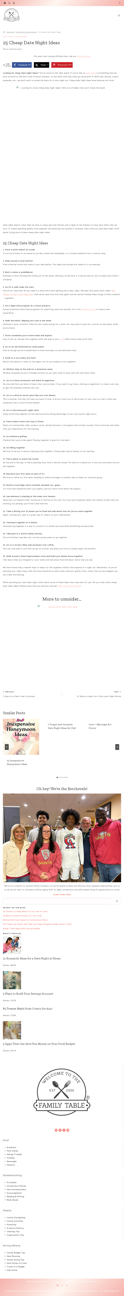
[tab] (57, 777)
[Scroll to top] (118, 1287)
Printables (11, 1182)
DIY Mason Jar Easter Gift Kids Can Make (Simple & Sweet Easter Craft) (37, 924)
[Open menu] (119, 15)
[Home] (4, 32)
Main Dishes (12, 1151)
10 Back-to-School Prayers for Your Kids (22, 916)
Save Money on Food (17, 1263)
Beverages (12, 1161)
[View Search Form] (119, 3)
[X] (9, 3)
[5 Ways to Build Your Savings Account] (62, 980)
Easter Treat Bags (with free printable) (21, 928)
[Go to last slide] (7, 747)
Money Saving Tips (15, 1260)
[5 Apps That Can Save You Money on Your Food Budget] (62, 1030)
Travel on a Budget (16, 1266)
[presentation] (21, 737)
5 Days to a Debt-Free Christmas (19, 694)
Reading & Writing (15, 1196)
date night (91, 73)
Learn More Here (62, 895)
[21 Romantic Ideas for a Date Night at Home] (62, 945)
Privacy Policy (90, 1281)
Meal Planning (13, 1256)
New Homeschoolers (16, 1189)
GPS (62, 339)
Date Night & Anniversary (15, 37)
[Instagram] (14, 3)
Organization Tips (15, 1235)
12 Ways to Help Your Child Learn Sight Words (99, 694)
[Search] (116, 901)
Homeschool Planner (16, 1186)
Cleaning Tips (13, 1231)
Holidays (11, 1158)
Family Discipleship (16, 1217)
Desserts (11, 1165)
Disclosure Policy (36, 1281)
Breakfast (11, 1147)
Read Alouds (12, 1200)
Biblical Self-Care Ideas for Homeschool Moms (25, 920)
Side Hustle (12, 1270)
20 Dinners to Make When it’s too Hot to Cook (25, 911)
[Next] (117, 747)
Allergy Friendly (14, 1154)
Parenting (11, 1224)
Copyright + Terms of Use (64, 1281)
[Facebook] (5, 3)
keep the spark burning (69, 586)
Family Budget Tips (16, 1253)
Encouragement (14, 1193)
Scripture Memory (15, 1228)
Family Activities (15, 1221)
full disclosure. (84, 56)
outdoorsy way (89, 309)
